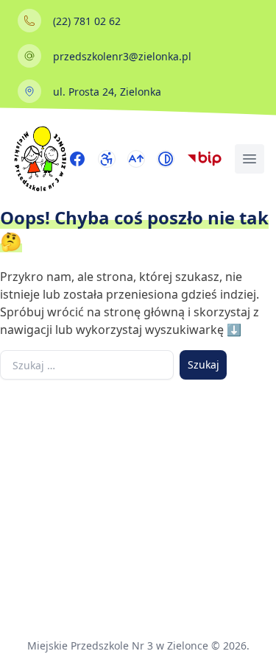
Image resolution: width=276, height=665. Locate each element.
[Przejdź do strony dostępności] (107, 159)
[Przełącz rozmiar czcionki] (136, 159)
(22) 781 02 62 (87, 21)
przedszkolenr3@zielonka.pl (122, 56)
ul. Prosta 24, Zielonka (107, 92)
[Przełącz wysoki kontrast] (165, 159)
